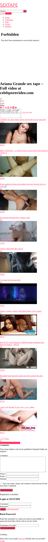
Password (4, 506)
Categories (9, 20)
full (30, 119)
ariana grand (24, 119)
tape (44, 119)
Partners (8, 26)
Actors (7, 24)
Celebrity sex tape (7, 119)
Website (3, 479)
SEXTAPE (9, 5)
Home (7, 18)
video (2, 122)
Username (4, 504)
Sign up (22, 539)
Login (2, 13)
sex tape (38, 119)
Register (8, 13)
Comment (4, 456)
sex (33, 119)
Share (2, 103)
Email (3, 476)
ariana (16, 119)
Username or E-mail (8, 525)
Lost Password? (12, 509)
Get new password (7, 528)
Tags (7, 22)
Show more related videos (10, 443)
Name (3, 474)
